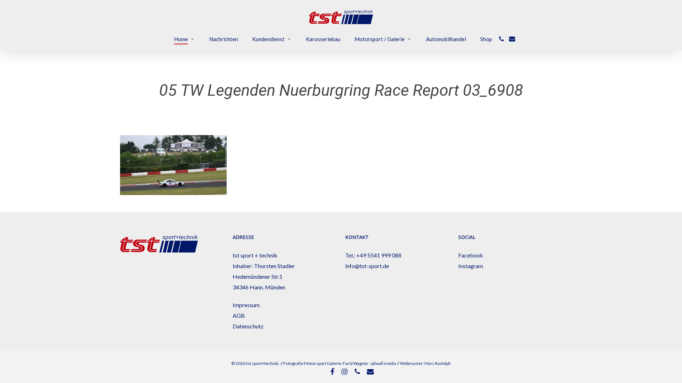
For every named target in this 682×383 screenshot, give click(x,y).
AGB (239, 315)
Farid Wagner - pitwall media (369, 363)
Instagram (470, 265)
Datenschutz (248, 326)
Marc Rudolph (437, 363)
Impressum (246, 304)
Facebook (470, 255)
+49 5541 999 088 (378, 255)
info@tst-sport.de (367, 265)
